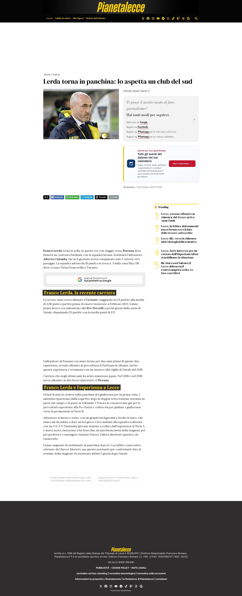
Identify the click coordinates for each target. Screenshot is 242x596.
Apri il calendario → (182, 163)
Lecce (50, 18)
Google (144, 122)
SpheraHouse (126, 590)
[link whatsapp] (168, 18)
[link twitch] (178, 18)
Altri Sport (78, 18)
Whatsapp (143, 131)
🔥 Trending (161, 207)
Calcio (56, 74)
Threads (102, 197)
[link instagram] (153, 18)
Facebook (143, 127)
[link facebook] (148, 18)
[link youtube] (158, 18)
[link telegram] (163, 18)
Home (47, 74)
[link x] (143, 18)
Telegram (88, 197)
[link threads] (183, 18)
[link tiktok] (173, 18)
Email (115, 197)
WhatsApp (73, 197)
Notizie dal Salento (95, 18)
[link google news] (188, 18)
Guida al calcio (62, 18)
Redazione (129, 187)
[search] (196, 18)
